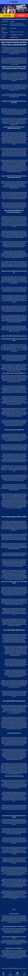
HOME (3, 975)
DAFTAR (7, 15)
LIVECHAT (24, 975)
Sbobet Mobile (20, 109)
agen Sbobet (8, 711)
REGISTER (10, 975)
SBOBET (9, 73)
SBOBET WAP (18, 348)
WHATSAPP (17, 975)
